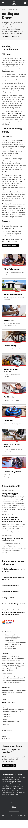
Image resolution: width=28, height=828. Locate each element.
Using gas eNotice (8, 598)
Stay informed (17, 683)
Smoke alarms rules (10, 646)
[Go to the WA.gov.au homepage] (14, 3)
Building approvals (10, 635)
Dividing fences (9, 641)
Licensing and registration (12, 637)
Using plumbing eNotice (10, 592)
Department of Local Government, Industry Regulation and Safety (14, 692)
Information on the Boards (9, 246)
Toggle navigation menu (3, 3)
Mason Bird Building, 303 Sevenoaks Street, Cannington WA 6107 (13, 711)
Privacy (14, 807)
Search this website (25, 3)
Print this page (8, 731)
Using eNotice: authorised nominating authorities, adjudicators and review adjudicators (14, 612)
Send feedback (6, 765)
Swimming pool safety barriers (13, 644)
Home (3, 9)
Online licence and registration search (15, 643)
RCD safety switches (10, 648)
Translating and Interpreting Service (13, 659)
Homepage (6, 725)
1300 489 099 (7, 717)
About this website (14, 811)
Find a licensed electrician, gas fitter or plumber (14, 570)
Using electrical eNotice (10, 586)
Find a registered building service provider (13, 578)
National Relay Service (8, 663)
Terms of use (14, 803)
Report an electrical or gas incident (13, 604)
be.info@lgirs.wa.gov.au (10, 722)
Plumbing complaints (11, 639)
